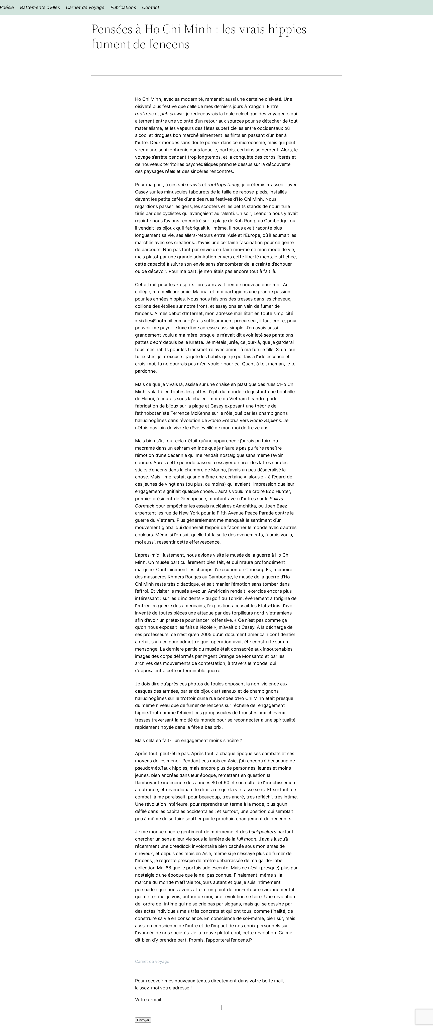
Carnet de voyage (152, 961)
